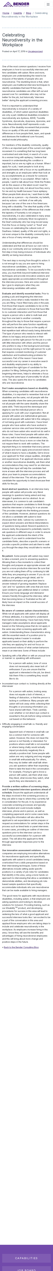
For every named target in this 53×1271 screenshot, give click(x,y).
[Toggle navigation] (48, 4)
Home (6, 13)
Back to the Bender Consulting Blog (21, 947)
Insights (17, 13)
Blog (28, 13)
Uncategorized (35, 51)
